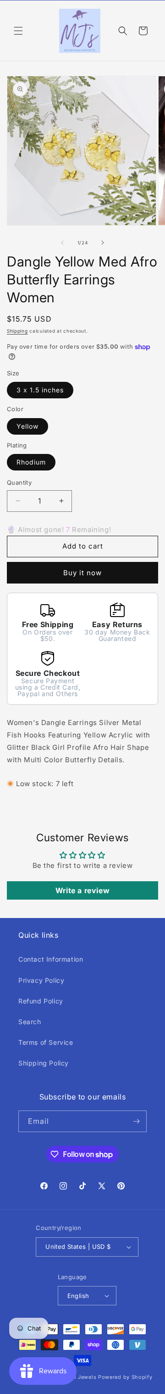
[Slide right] (103, 242)
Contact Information (50, 959)
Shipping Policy (43, 1063)
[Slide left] (62, 242)
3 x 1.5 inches (40, 390)
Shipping (17, 331)
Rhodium (31, 462)
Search (29, 1022)
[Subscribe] (136, 1121)
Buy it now (82, 572)
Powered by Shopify (125, 1377)
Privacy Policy (41, 980)
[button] (18, 31)
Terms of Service (45, 1042)
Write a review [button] (82, 890)
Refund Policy (40, 1001)
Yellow (27, 426)
